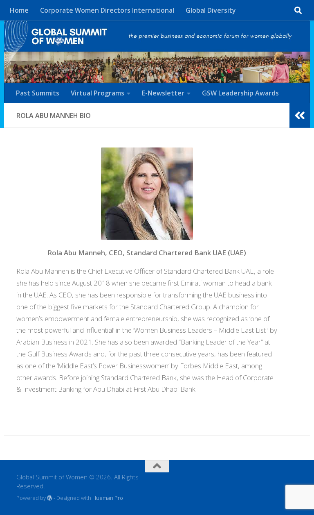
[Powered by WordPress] (49, 498)
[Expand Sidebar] (299, 115)
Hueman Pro (107, 497)
